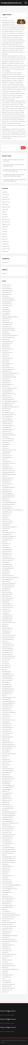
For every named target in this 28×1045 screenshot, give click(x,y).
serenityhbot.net (6, 804)
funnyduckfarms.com (7, 950)
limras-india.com (6, 286)
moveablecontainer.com (7, 384)
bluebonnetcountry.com (7, 348)
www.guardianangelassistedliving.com (11, 915)
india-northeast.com (7, 418)
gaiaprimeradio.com (6, 665)
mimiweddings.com (6, 982)
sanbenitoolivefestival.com (8, 558)
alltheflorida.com (6, 933)
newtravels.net (5, 320)
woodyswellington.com (7, 901)
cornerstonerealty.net (7, 883)
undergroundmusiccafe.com (8, 988)
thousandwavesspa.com (7, 727)
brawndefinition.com (7, 596)
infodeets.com (5, 296)
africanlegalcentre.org (7, 616)
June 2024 (4, 231)
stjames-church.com (7, 630)
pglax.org (4, 695)
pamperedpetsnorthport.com (9, 463)
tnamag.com (5, 766)
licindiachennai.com (6, 292)
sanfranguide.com (6, 570)
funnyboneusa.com (6, 708)
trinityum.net (5, 894)
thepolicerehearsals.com (8, 579)
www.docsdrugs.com (7, 841)
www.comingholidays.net (8, 568)
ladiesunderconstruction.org (8, 393)
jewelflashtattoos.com (7, 343)
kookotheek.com (6, 365)
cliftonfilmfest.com (6, 427)
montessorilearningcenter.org (9, 926)
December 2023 (6, 246)
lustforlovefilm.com (6, 611)
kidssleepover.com (6, 318)
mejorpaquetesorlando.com (8, 472)
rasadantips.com (6, 309)
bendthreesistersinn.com (8, 705)
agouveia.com (5, 967)
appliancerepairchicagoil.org (8, 330)
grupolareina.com (6, 386)
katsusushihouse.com (7, 618)
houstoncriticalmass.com (8, 575)
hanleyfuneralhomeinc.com (8, 470)
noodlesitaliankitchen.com (8, 337)
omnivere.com (5, 307)
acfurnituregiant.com (7, 303)
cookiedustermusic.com (7, 710)
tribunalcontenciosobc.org (8, 585)
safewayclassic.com (6, 326)
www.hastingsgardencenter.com (9, 888)
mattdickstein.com (6, 795)
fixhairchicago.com (6, 750)
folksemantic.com (6, 444)
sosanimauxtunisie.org (7, 358)
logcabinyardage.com (7, 789)
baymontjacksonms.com (7, 691)
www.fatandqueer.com (7, 830)
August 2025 (5, 209)
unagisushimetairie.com (7, 341)
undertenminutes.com (7, 305)
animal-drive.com (6, 765)
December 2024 (6, 219)
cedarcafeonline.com (7, 301)
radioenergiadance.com (7, 363)
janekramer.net (5, 660)
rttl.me (3, 978)
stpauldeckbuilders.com (7, 836)
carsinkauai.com (6, 937)
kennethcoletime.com (7, 652)
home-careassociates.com (8, 532)
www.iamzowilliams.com (8, 886)
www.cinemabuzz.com (7, 875)
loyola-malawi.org (6, 543)
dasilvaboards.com (6, 588)
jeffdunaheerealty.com (7, 819)
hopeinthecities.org (6, 551)
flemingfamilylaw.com (7, 960)
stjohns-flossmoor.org (7, 706)
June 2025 (4, 214)
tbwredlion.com (5, 920)
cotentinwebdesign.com (7, 390)
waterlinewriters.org (7, 780)
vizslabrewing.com (6, 451)
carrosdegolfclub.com (7, 405)
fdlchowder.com (6, 845)
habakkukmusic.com (7, 800)
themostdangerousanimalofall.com (10, 577)
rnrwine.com (5, 961)
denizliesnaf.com (6, 751)
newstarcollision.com (7, 483)
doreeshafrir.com (6, 633)
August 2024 (5, 226)
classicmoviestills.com (7, 560)
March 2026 (5, 192)
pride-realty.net (5, 943)
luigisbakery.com (6, 868)
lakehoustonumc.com (7, 798)
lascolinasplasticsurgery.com (9, 851)
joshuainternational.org (7, 806)
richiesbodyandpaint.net (7, 290)
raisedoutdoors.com (6, 431)
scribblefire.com (6, 528)
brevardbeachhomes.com (8, 412)
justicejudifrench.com (7, 646)
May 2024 (4, 234)
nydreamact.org (5, 339)
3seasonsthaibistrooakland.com (9, 526)
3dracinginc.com (6, 573)
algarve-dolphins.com (7, 680)
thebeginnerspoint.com (7, 566)
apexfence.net (5, 991)
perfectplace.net (6, 525)
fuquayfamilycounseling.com (8, 965)
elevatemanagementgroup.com (9, 954)
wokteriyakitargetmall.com (8, 495)
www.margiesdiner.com (7, 843)
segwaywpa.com (6, 774)
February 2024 (5, 241)
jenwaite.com (5, 952)
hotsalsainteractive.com (7, 298)
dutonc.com (5, 669)
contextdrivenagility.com (8, 639)
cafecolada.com (5, 562)
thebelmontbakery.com (7, 324)
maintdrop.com (5, 354)
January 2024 (5, 244)
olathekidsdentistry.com (7, 468)
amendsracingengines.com (8, 826)
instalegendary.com (6, 333)
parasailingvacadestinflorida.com (9, 941)
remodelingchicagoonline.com (9, 856)
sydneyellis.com (6, 498)
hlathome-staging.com (7, 493)
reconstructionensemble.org (8, 712)
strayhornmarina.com (7, 592)
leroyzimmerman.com (7, 956)
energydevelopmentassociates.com (10, 406)
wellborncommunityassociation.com (10, 373)
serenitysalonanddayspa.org (8, 300)
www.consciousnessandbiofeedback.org (11, 885)
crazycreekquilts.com (7, 600)
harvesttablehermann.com (8, 403)
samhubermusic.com (7, 990)
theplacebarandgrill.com (7, 736)
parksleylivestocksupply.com (9, 536)
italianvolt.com (5, 448)
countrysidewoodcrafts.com (8, 328)
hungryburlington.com (7, 654)
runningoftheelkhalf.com (8, 817)
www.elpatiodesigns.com (8, 905)
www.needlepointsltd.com (8, 847)
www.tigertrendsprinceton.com (9, 811)
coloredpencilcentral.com (8, 425)
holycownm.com (6, 718)
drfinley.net (4, 958)
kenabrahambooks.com (7, 605)
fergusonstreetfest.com (7, 928)
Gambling (5, 17)
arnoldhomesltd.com (7, 423)
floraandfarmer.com (6, 408)
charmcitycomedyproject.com (9, 635)
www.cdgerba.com (6, 911)
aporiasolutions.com (7, 772)
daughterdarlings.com (7, 294)
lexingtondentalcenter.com (11, 3)
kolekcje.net (5, 517)
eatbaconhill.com (6, 315)
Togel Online (6, 14)
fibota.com (4, 909)
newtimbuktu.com (6, 311)
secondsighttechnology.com (8, 487)
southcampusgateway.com (8, 369)
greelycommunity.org (7, 620)
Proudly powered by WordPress (8, 1040)
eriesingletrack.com (6, 461)
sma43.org (4, 855)
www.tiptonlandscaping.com (8, 860)
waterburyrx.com (6, 738)
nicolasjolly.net (5, 613)
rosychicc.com (5, 545)
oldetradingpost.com (7, 391)
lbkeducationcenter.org (7, 521)
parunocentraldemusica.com (8, 913)
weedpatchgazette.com (7, 457)
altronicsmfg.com (6, 313)
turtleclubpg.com (6, 721)
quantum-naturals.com (7, 924)
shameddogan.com (6, 781)
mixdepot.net (5, 877)
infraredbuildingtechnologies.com (10, 401)
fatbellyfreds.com (6, 903)
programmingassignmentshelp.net (10, 316)
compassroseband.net (7, 761)
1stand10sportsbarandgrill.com (9, 474)
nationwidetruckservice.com (8, 720)
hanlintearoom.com (6, 948)
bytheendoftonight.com (7, 549)
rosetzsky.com (5, 624)
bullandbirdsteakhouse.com (8, 849)
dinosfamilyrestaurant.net (8, 399)
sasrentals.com (5, 485)
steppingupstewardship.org (8, 862)
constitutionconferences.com (9, 753)
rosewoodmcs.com (6, 879)
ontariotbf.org (5, 331)
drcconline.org (5, 735)
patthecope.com (6, 755)
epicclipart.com (5, 350)
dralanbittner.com (6, 453)
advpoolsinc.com (6, 740)
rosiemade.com (5, 465)
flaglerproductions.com (7, 594)
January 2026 (5, 197)
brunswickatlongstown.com (8, 656)
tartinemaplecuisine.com (8, 658)
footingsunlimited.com (7, 838)
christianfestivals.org (7, 676)
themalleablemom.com (7, 650)
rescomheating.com (6, 980)
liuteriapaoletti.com (6, 699)
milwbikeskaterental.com (8, 690)
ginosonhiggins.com (6, 684)
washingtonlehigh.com (7, 866)
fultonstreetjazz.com (7, 380)
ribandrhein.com (6, 515)
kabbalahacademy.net (7, 480)
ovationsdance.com (6, 513)
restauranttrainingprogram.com (9, 502)
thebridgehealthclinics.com (8, 778)
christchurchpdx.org (6, 603)
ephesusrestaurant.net (7, 900)
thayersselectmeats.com (8, 770)
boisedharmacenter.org (7, 538)
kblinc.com (4, 459)
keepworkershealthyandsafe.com (10, 335)
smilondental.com (6, 481)
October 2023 (5, 251)
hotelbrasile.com (6, 378)
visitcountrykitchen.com (7, 678)
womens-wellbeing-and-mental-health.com (12, 510)
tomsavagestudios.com (7, 508)
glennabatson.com (6, 590)
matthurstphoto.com (7, 931)
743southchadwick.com (7, 416)
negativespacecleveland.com (9, 697)
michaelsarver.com (6, 489)
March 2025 (5, 216)
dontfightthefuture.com (7, 421)
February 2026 (5, 194)
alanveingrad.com (6, 682)
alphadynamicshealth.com (8, 945)
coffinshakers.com (6, 643)
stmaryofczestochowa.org (8, 645)
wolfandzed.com (6, 871)
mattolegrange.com (6, 673)
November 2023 (6, 248)
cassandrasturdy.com (7, 556)
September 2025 (6, 207)
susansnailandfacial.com (7, 808)
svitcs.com (4, 757)
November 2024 (6, 221)
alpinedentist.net (6, 361)
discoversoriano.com (7, 564)
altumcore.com (5, 763)
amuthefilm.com (6, 609)
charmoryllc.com (6, 571)
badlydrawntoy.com (6, 796)
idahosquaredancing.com (8, 440)
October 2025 (5, 204)
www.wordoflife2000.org (8, 438)
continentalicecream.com (8, 598)
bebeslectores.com (6, 395)
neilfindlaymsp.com (6, 731)
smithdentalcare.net (7, 986)
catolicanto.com (6, 519)
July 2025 (4, 211)
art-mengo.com (5, 663)
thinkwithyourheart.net (7, 433)
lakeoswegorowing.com (7, 963)
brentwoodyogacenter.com (8, 858)
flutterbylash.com (6, 946)
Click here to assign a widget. (7, 1015)
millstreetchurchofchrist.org (8, 939)
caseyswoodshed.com (7, 748)
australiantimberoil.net (7, 397)
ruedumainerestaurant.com (8, 622)
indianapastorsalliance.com (8, 744)
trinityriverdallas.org (7, 523)
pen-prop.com (5, 810)
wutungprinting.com (6, 686)
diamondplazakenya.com (8, 918)
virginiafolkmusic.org (7, 511)
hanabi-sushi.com (6, 870)
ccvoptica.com (5, 864)
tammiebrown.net (6, 667)
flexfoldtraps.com (6, 825)
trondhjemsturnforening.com (9, 916)
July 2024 (4, 229)
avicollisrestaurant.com (7, 733)
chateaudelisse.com (6, 371)
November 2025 (6, 202)
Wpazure (23, 1040)
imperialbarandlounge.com (8, 429)
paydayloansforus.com (7, 322)
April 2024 (4, 236)
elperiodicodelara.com (7, 288)
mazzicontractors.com (7, 896)
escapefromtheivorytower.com (9, 414)
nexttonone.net (5, 802)
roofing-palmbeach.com (7, 420)
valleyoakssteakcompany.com (9, 746)
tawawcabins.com (6, 442)
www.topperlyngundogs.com (8, 815)
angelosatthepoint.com (7, 742)
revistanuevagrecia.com (7, 628)
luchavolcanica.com (6, 716)
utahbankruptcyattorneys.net (9, 435)
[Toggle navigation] (25, 3)
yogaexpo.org (5, 530)
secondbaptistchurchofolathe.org (10, 969)
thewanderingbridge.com (8, 648)
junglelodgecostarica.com (8, 675)
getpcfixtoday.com (6, 345)
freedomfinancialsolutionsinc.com (10, 823)
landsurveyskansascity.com (8, 834)
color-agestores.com (7, 540)
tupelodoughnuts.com (7, 466)
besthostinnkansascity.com (8, 984)
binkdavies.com (5, 601)
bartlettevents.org (6, 382)
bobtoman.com (5, 356)
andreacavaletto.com (7, 534)
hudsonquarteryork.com (7, 907)
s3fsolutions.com (6, 410)
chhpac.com (5, 973)
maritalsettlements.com (7, 688)
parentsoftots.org (6, 783)
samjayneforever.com (7, 930)
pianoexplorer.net (6, 890)
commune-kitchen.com (7, 607)
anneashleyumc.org (6, 832)
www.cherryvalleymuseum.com (9, 388)
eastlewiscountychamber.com (9, 583)
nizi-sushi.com (5, 661)
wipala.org (4, 541)
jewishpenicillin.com (7, 506)
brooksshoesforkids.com (8, 768)
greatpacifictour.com (7, 723)
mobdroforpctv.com (6, 555)
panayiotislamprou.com (7, 367)
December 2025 (6, 199)
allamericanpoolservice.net (8, 504)
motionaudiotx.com (6, 976)
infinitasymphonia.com (7, 615)
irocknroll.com (5, 436)
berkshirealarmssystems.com (9, 450)
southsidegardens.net (7, 892)
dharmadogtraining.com (7, 975)
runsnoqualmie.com (6, 840)
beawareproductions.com (8, 637)
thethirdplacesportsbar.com (8, 898)
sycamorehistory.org (7, 881)
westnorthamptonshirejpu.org (9, 376)
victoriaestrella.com (6, 725)
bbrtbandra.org (5, 346)
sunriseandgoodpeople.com (8, 701)
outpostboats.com (6, 547)
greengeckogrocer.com (7, 491)
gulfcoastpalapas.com (7, 776)
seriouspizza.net (6, 759)
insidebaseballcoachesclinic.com (9, 935)
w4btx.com (4, 476)
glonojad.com (5, 626)
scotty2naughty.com (6, 631)
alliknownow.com (6, 581)
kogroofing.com (5, 360)
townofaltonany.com (7, 693)
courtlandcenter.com (7, 729)
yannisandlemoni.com (7, 455)
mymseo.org (5, 971)
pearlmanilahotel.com (7, 352)
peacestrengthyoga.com (7, 821)
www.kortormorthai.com (8, 828)
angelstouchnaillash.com (8, 478)
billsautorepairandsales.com (8, 922)
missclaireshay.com (6, 285)
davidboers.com (5, 791)
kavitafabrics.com (6, 714)
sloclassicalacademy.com (8, 586)
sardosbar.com (5, 446)
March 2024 (5, 239)
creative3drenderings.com (8, 785)
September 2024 (6, 224)
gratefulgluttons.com (7, 553)
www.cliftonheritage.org (7, 853)
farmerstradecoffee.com (8, 787)
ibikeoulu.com (5, 641)
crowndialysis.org (6, 500)
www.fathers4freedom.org (8, 813)
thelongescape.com (6, 671)
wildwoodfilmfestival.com (8, 375)
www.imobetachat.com (7, 793)
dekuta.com (5, 873)
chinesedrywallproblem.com (8, 703)
